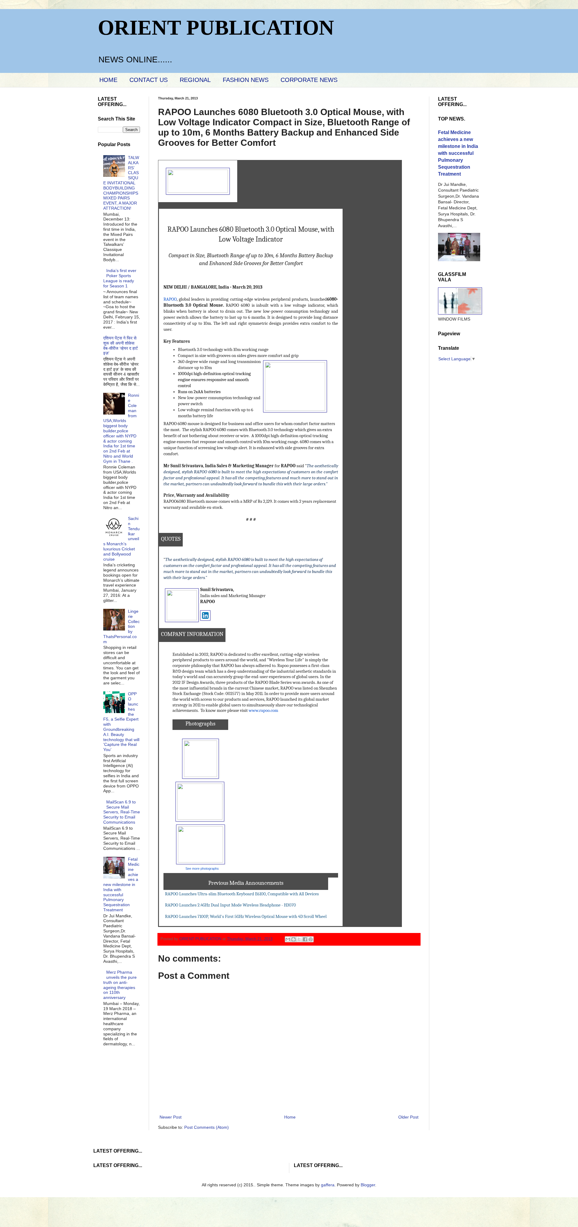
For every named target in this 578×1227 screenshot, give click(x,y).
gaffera (327, 1184)
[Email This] (288, 939)
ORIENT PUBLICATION (216, 27)
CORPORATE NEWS (309, 80)
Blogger (368, 1184)
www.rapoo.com (263, 710)
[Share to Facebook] (305, 939)
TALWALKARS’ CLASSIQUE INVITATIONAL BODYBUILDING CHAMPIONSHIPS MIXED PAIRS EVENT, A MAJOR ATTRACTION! (121, 183)
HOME (108, 80)
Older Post (408, 1117)
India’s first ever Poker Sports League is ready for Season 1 (120, 278)
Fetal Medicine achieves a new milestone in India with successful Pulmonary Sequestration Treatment (121, 884)
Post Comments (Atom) (206, 1127)
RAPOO (170, 299)
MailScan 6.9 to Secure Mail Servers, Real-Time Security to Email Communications (121, 812)
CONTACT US (148, 80)
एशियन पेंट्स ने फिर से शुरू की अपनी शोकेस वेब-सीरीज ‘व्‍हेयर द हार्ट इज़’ (120, 345)
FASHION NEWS (246, 80)
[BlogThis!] (294, 939)
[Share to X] (299, 939)
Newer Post (171, 1117)
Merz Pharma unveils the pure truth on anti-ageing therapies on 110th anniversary (120, 985)
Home (290, 1117)
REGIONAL (195, 80)
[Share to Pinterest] (311, 939)
